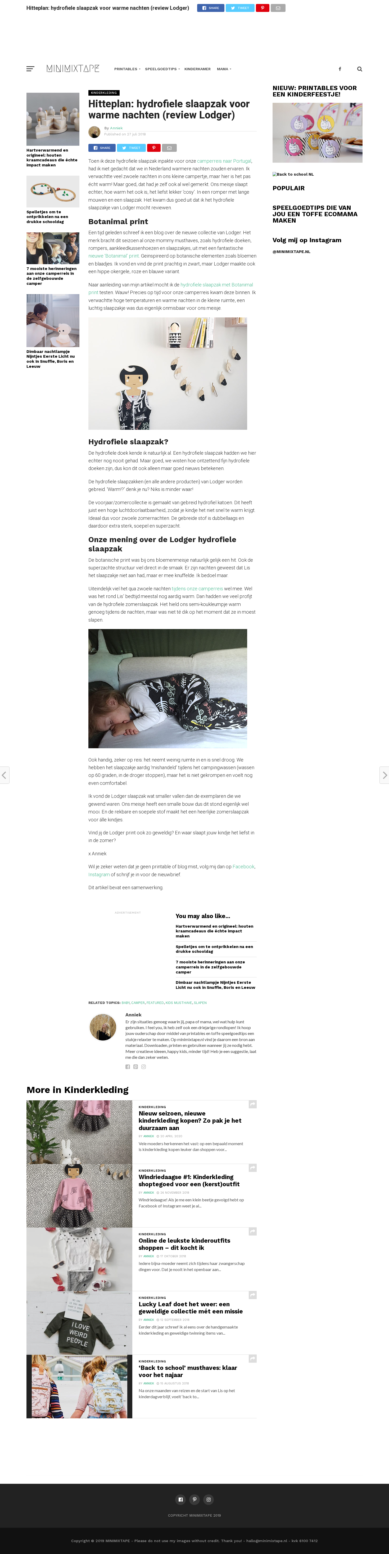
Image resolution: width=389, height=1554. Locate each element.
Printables (125, 69)
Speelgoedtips (161, 69)
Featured (155, 1003)
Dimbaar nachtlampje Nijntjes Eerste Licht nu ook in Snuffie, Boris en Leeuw (50, 359)
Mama (222, 69)
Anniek (116, 128)
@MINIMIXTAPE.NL (291, 251)
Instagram (99, 874)
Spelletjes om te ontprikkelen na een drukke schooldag (47, 217)
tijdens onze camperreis (197, 588)
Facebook (243, 866)
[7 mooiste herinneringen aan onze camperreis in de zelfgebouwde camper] (52, 262)
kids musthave (179, 1003)
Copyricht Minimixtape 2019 (194, 1515)
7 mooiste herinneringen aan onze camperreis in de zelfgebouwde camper (51, 276)
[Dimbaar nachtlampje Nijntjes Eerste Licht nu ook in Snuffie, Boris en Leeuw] (52, 345)
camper (138, 1003)
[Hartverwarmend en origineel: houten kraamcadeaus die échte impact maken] (52, 144)
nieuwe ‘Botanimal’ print (113, 256)
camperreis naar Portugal (224, 161)
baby (125, 1003)
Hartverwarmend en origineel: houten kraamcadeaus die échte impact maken (52, 157)
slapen (200, 1003)
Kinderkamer (197, 69)
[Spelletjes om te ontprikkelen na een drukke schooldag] (52, 205)
